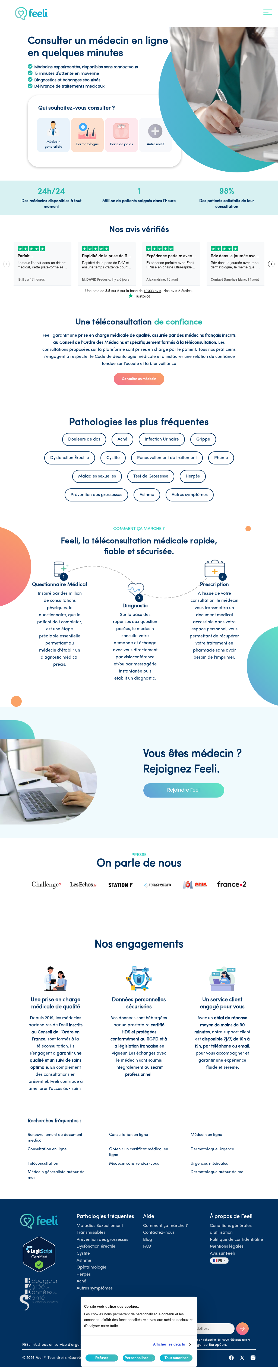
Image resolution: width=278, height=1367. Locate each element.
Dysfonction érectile (96, 1246)
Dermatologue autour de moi (218, 1172)
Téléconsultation (43, 1164)
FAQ (147, 1246)
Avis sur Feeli (222, 1253)
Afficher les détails (169, 1344)
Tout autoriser (176, 1358)
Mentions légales (227, 1246)
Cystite (83, 1253)
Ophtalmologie (91, 1267)
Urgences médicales (209, 1164)
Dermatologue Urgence (212, 1149)
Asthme (84, 1260)
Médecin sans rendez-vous (134, 1164)
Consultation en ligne (128, 1135)
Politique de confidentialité (236, 1240)
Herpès (84, 1274)
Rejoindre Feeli (184, 789)
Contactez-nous (159, 1232)
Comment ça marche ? (165, 1226)
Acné (81, 1281)
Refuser (101, 1358)
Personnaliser (136, 1358)
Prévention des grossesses (102, 1240)
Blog (147, 1240)
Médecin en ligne (206, 1135)
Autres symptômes (95, 1288)
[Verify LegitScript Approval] (39, 1254)
